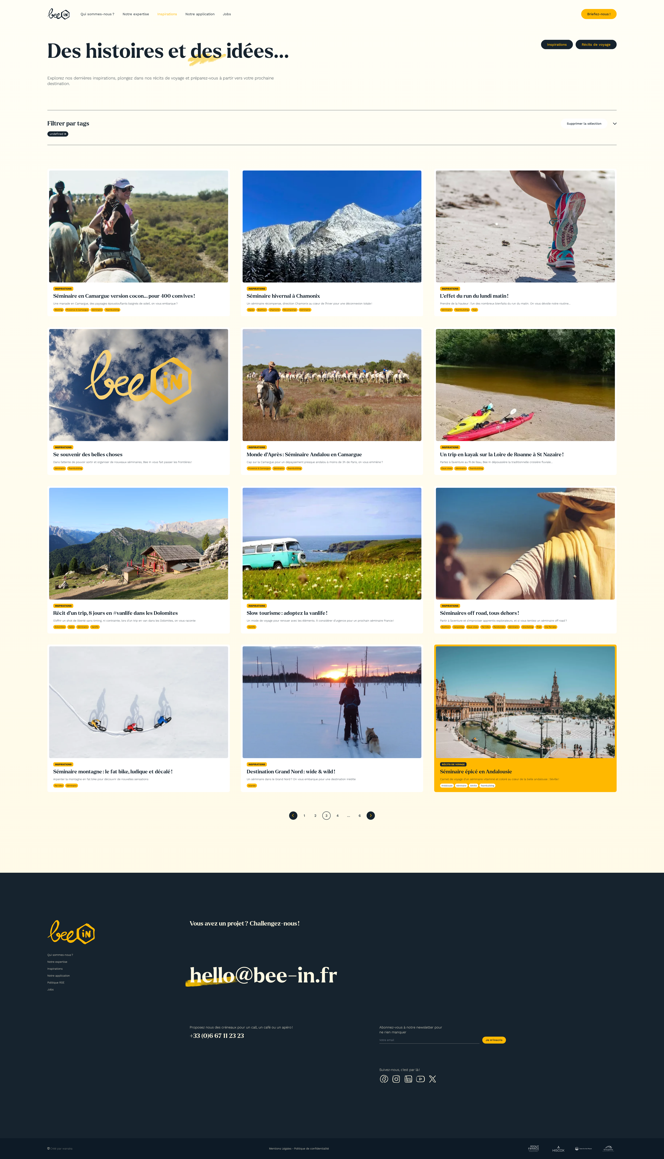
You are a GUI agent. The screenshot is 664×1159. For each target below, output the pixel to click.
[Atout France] (533, 1148)
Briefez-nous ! (599, 14)
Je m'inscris (494, 1040)
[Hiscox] (558, 1149)
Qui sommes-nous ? (97, 14)
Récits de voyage (596, 44)
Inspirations (167, 14)
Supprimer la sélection (584, 123)
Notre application (200, 14)
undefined (56, 134)
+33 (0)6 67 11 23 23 (217, 1035)
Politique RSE (55, 982)
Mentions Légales (280, 1148)
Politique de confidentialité (311, 1148)
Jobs (227, 14)
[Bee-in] (58, 14)
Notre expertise (136, 14)
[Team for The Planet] (583, 1148)
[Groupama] (608, 1149)
